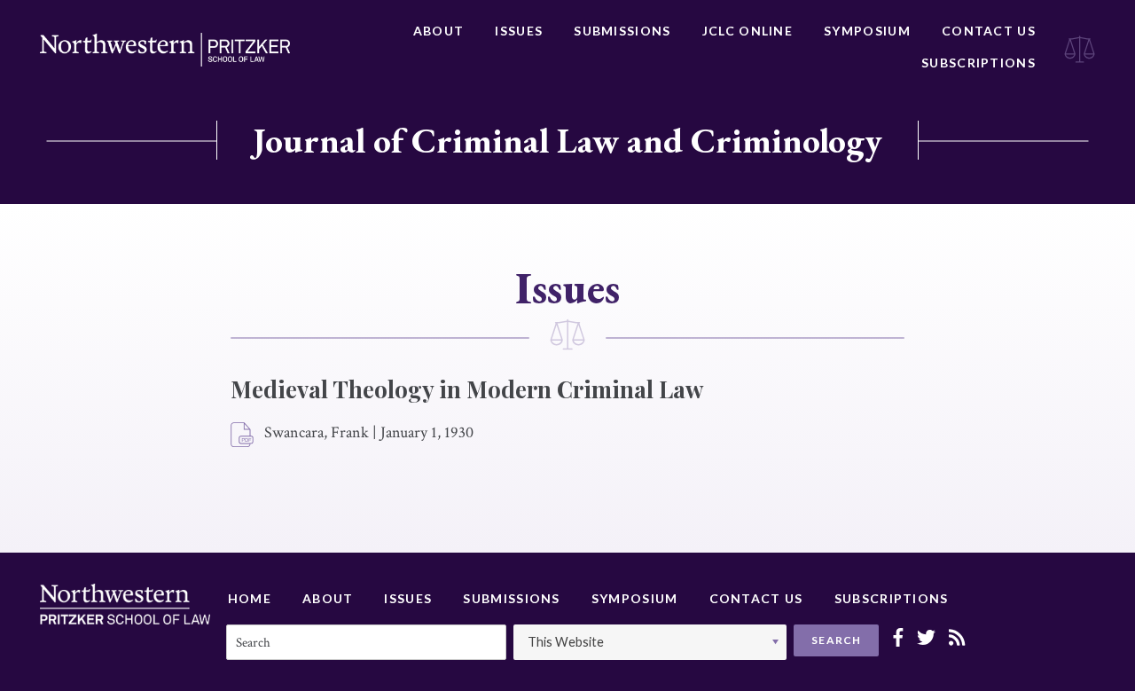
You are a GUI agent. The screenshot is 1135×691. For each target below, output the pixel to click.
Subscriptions (978, 62)
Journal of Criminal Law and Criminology (567, 140)
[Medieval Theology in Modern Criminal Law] (243, 435)
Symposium (867, 30)
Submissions (622, 30)
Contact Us (989, 30)
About (439, 30)
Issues (519, 30)
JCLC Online (747, 30)
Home (249, 598)
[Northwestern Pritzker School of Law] (165, 49)
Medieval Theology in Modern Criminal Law (467, 388)
